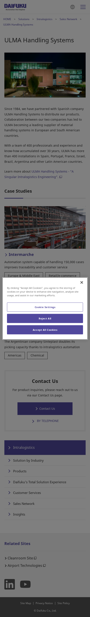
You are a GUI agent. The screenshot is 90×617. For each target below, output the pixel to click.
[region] (45, 308)
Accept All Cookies (45, 329)
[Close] (82, 282)
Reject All (45, 318)
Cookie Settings (45, 307)
